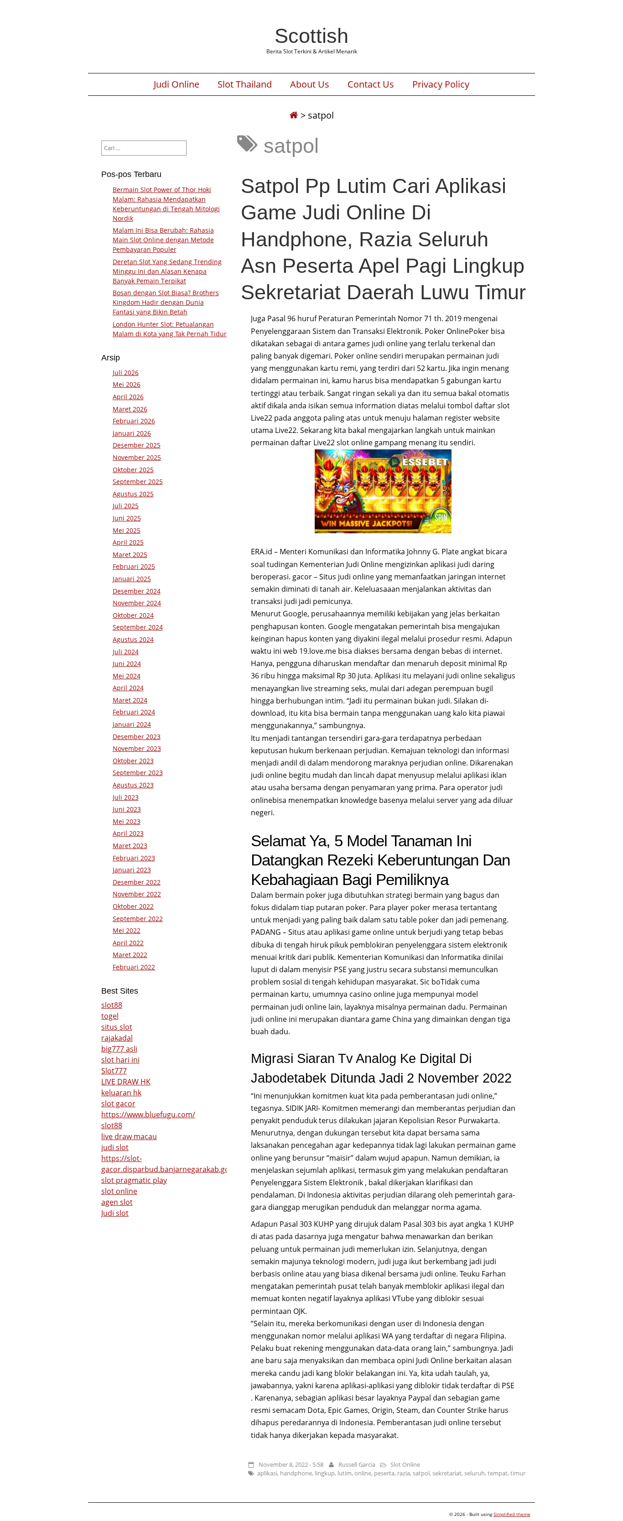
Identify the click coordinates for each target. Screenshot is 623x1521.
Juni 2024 (127, 663)
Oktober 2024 (133, 615)
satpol (421, 1473)
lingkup (325, 1473)
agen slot (117, 1202)
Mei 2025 (126, 530)
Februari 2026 (134, 421)
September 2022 (138, 918)
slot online (119, 1191)
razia (403, 1473)
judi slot (115, 1147)
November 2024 (137, 603)
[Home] (293, 115)
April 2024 (128, 687)
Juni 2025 (127, 518)
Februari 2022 (134, 967)
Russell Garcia (356, 1464)
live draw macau (129, 1136)
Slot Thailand (245, 84)
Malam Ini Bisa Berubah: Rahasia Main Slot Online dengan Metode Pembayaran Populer (163, 240)
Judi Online (176, 84)
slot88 (111, 1005)
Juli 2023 (126, 797)
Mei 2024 (126, 676)
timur (517, 1473)
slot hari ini (120, 1060)
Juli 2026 (126, 372)
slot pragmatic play (134, 1180)
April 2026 (128, 396)
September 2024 (138, 627)
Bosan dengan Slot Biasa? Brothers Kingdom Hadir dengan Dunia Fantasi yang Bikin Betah (166, 302)
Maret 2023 (130, 845)
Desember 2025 (137, 445)
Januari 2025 (132, 578)
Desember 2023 (137, 736)
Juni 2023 (127, 809)
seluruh (474, 1473)
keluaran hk (121, 1093)
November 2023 (137, 748)
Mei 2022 (126, 930)
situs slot (116, 1027)
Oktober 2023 (133, 760)
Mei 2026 (126, 384)
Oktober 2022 (133, 906)
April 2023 (128, 833)
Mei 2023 (126, 821)
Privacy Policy (440, 84)
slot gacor (118, 1104)
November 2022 (137, 894)
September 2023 (138, 772)
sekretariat (447, 1473)
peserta (384, 1473)
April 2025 (128, 542)
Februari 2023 (134, 858)
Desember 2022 (137, 882)
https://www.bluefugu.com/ (148, 1114)
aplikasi (267, 1473)
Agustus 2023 (133, 785)
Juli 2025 (126, 505)
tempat (498, 1473)
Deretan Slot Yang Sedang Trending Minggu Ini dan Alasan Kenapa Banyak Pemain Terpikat (167, 271)
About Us (309, 84)
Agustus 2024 (133, 639)
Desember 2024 (137, 591)
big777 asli (119, 1049)
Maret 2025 (130, 554)
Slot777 (114, 1071)
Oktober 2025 (133, 469)
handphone (296, 1473)
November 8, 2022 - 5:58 (291, 1464)
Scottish (311, 35)
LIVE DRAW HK (126, 1082)
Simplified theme (511, 1514)
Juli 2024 (126, 651)
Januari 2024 (132, 724)
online (362, 1473)
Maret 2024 (130, 700)
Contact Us (371, 84)
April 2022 (128, 942)
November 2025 (137, 457)
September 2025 (138, 481)
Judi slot (115, 1213)
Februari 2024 (134, 712)
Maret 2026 (130, 409)
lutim (344, 1473)
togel (110, 1016)
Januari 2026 (132, 433)
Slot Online (405, 1464)
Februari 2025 (134, 566)
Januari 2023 (132, 869)
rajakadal (117, 1038)
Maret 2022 (130, 954)
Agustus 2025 (133, 494)
